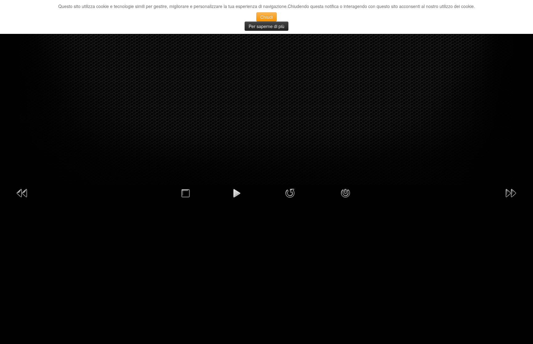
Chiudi (266, 17)
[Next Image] (510, 192)
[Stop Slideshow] (185, 192)
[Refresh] (290, 192)
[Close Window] (345, 192)
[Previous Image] (22, 192)
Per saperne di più (266, 26)
